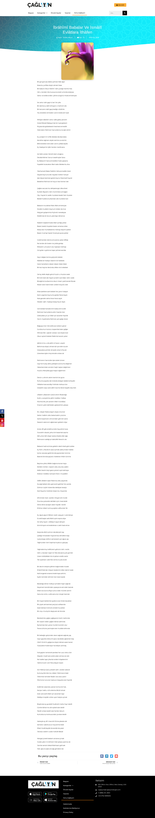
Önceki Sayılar (56, 13)
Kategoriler (41, 13)
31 (83, 37)
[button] (101, 756)
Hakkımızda (67, 804)
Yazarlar (68, 13)
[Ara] (125, 13)
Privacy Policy (68, 812)
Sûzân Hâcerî (68, 37)
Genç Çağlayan (79, 13)
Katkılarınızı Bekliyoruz (71, 808)
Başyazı (31, 13)
